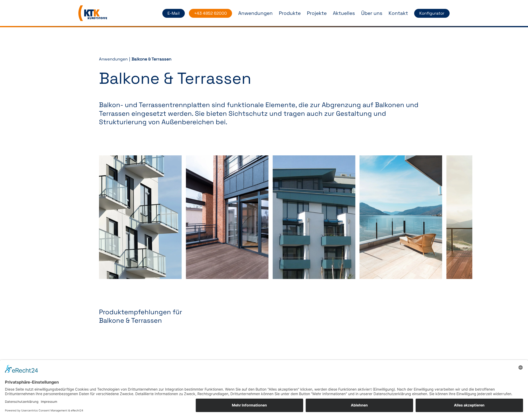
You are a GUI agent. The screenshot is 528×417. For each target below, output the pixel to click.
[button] (140, 217)
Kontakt (398, 13)
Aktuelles (344, 13)
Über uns (371, 13)
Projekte (317, 13)
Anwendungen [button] (255, 13)
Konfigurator (431, 13)
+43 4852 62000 (210, 13)
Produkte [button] (290, 13)
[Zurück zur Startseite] (92, 13)
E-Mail (173, 13)
